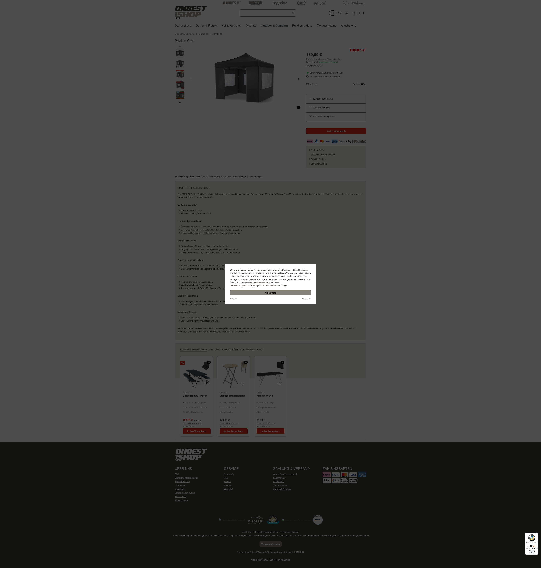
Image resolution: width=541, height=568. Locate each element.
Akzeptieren (271, 292)
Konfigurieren (306, 298)
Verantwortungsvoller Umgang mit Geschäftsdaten (253, 285)
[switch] (532, 551)
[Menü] (536, 534)
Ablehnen (233, 298)
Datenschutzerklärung (259, 282)
